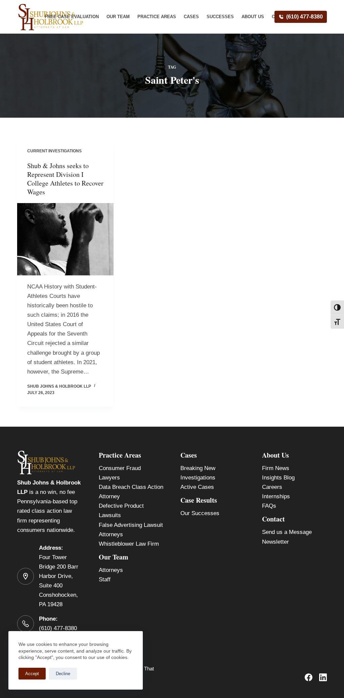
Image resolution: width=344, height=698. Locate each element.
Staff (105, 579)
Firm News (275, 468)
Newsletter (275, 542)
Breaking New (197, 468)
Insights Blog (278, 477)
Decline (63, 673)
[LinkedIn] (323, 677)
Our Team (118, 16)
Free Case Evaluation (72, 16)
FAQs (269, 506)
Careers (272, 487)
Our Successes (199, 513)
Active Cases (197, 487)
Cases (191, 16)
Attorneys (111, 570)
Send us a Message (287, 532)
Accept (32, 673)
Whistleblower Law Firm (129, 544)
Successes (220, 16)
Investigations (197, 477)
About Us (253, 16)
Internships (276, 496)
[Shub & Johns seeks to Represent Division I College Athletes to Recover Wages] (65, 239)
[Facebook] (308, 677)
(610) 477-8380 (304, 17)
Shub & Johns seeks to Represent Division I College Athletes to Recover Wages (65, 178)
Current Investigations (54, 151)
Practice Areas (156, 16)
